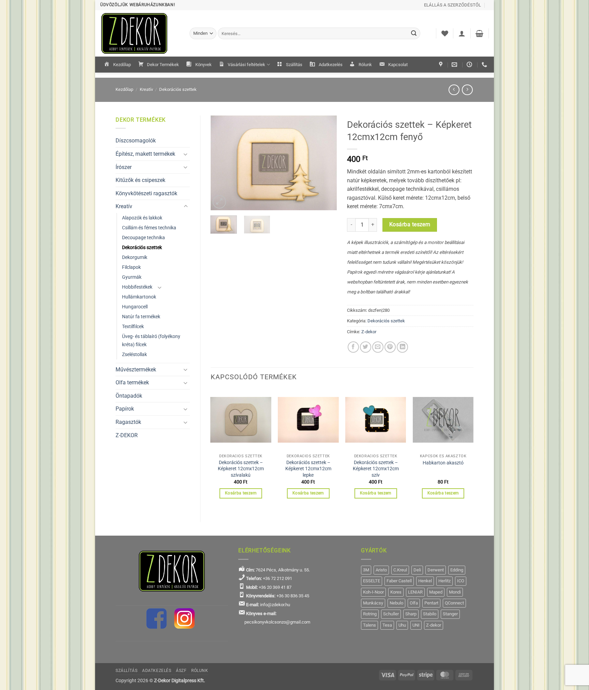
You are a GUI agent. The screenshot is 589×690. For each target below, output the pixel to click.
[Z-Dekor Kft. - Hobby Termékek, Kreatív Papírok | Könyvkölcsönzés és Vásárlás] (139, 33)
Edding (456, 569)
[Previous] (221, 162)
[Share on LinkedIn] (402, 347)
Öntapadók (129, 396)
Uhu (402, 625)
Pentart (431, 602)
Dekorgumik (134, 257)
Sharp (411, 613)
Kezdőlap (122, 64)
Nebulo (396, 602)
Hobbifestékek (137, 287)
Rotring (370, 613)
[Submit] (414, 33)
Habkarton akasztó (443, 463)
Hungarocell (135, 307)
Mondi (455, 592)
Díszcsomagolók (136, 140)
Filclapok (131, 267)
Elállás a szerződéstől (452, 4)
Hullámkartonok (139, 297)
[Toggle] (186, 154)
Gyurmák (131, 277)
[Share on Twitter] (365, 347)
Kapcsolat (398, 64)
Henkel (425, 580)
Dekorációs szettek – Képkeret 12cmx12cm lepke (308, 469)
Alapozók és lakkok (142, 218)
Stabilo (429, 613)
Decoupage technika (143, 238)
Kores (396, 592)
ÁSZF (181, 670)
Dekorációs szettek (178, 89)
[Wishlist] (444, 33)
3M (366, 569)
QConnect (454, 602)
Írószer (124, 167)
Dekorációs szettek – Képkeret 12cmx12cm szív (376, 469)
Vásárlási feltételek (246, 64)
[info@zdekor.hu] (455, 64)
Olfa (414, 602)
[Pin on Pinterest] (390, 347)
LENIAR (415, 592)
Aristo (381, 569)
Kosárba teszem (410, 224)
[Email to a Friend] (377, 347)
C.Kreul (400, 569)
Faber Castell (399, 580)
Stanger (450, 613)
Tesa (387, 625)
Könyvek (203, 64)
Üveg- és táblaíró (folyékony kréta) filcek (151, 340)
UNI (416, 625)
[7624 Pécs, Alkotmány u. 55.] (441, 64)
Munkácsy (373, 602)
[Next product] (454, 90)
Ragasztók (128, 422)
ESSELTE (371, 580)
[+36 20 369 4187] (485, 64)
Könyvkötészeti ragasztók (146, 193)
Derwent (435, 569)
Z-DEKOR (127, 435)
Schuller (391, 613)
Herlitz (444, 580)
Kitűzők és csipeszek (140, 180)
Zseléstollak (134, 354)
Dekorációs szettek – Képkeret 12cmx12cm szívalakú (241, 469)
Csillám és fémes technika (149, 228)
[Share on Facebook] (353, 347)
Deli (417, 569)
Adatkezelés (331, 64)
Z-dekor (368, 331)
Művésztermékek (136, 369)
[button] (461, 33)
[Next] (326, 162)
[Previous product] (467, 90)
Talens (369, 625)
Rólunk (365, 64)
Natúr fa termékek (141, 317)
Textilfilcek (133, 326)
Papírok (125, 408)
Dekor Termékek (163, 64)
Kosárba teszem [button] (241, 493)
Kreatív (146, 89)
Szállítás (294, 64)
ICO (460, 580)
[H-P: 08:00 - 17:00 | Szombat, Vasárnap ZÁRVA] (470, 64)
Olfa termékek (132, 382)
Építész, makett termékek (145, 154)
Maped (435, 592)
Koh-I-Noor (373, 592)
